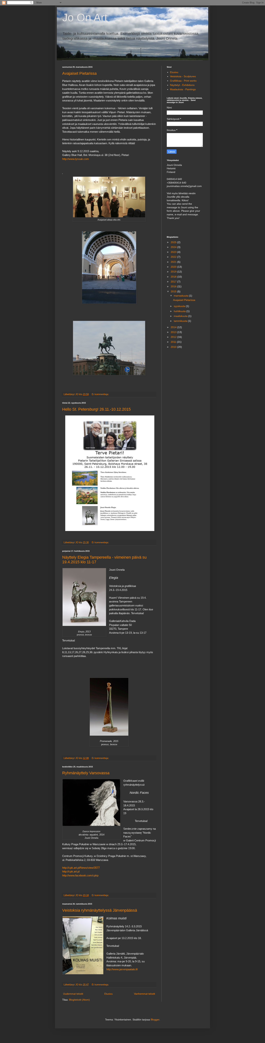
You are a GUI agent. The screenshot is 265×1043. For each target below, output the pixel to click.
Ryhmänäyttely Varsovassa (85, 773)
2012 (174, 337)
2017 (174, 281)
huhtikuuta (180, 311)
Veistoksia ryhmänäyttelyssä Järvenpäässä (99, 910)
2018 (174, 276)
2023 (174, 252)
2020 (174, 266)
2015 (174, 291)
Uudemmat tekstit (73, 993)
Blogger (155, 1019)
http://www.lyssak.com (75, 158)
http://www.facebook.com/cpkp (80, 875)
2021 (174, 261)
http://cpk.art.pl (71, 871)
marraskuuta (181, 295)
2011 (174, 341)
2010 (174, 346)
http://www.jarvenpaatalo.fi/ (122, 969)
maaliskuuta (181, 316)
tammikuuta (181, 320)
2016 (174, 286)
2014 (174, 327)
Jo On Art (84, 17)
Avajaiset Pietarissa (79, 73)
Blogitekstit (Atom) (79, 999)
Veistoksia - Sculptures (183, 76)
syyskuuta (180, 306)
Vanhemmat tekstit (144, 993)
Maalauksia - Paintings (183, 89)
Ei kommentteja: (101, 394)
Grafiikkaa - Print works (183, 80)
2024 (174, 247)
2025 (174, 242)
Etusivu (108, 993)
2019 (174, 271)
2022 (174, 256)
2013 (174, 332)
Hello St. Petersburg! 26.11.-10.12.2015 (96, 409)
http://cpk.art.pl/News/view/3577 (81, 867)
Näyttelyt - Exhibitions (182, 85)
